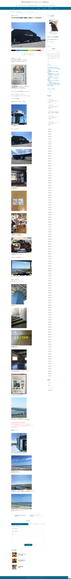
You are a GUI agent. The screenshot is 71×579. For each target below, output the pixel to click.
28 (55, 58)
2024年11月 (50, 180)
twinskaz (56, 67)
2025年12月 (50, 148)
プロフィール (20, 8)
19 (51, 56)
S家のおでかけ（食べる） (14, 15)
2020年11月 (50, 297)
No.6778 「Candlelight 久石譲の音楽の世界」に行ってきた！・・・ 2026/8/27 (53, 112)
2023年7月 (49, 219)
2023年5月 (49, 224)
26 (51, 58)
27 (53, 58)
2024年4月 (49, 197)
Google (38, 8)
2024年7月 (49, 190)
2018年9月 (49, 361)
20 (53, 56)
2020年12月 (50, 295)
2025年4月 (49, 168)
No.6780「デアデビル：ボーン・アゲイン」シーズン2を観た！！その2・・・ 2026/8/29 (53, 101)
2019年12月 (50, 324)
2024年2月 (49, 202)
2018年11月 (50, 356)
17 (48, 56)
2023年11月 (50, 209)
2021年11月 (50, 268)
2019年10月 (50, 329)
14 (55, 55)
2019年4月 (49, 344)
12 (51, 55)
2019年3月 (49, 346)
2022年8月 (49, 246)
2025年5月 (49, 165)
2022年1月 (49, 263)
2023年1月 (49, 234)
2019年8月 (49, 334)
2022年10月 (50, 241)
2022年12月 (50, 236)
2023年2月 (49, 231)
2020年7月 (49, 307)
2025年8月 (49, 158)
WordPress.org (50, 390)
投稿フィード (50, 385)
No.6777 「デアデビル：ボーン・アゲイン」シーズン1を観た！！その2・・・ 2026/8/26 (53, 117)
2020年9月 (49, 302)
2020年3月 (49, 317)
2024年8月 (49, 187)
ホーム (14, 8)
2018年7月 (49, 366)
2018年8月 (49, 363)
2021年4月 (49, 285)
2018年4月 (49, 373)
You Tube (56, 8)
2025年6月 (49, 163)
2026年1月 (49, 146)
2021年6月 (49, 280)
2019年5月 (49, 341)
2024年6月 (49, 192)
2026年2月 (49, 143)
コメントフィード (51, 387)
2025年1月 (49, 175)
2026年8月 (49, 129)
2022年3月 (49, 258)
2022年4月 (49, 256)
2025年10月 (50, 153)
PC (32, 8)
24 (48, 58)
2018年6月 (49, 368)
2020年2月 (49, 319)
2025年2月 (49, 173)
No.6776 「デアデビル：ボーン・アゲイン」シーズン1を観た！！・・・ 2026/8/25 (53, 123)
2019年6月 (49, 339)
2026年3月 (49, 141)
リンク (26, 8)
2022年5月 (49, 253)
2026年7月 (49, 131)
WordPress (44, 8)
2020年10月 (50, 300)
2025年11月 (50, 151)
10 (48, 55)
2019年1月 (49, 351)
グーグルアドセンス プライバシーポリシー (50, 8)
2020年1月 (49, 322)
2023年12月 (50, 207)
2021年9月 (49, 273)
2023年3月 (49, 229)
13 (53, 55)
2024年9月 (49, 185)
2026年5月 (49, 136)
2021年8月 (49, 275)
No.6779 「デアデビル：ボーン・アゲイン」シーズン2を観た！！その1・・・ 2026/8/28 (53, 107)
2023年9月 (49, 214)
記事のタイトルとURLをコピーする (28, 54)
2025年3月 (49, 170)
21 (55, 56)
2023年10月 (50, 212)
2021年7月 (49, 278)
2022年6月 (49, 251)
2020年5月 (49, 312)
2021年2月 (49, 290)
